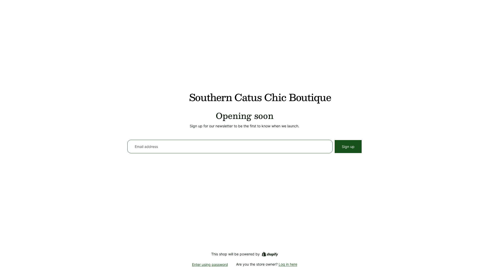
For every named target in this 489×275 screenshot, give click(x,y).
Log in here (288, 264)
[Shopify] (270, 254)
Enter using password (210, 264)
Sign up (348, 146)
